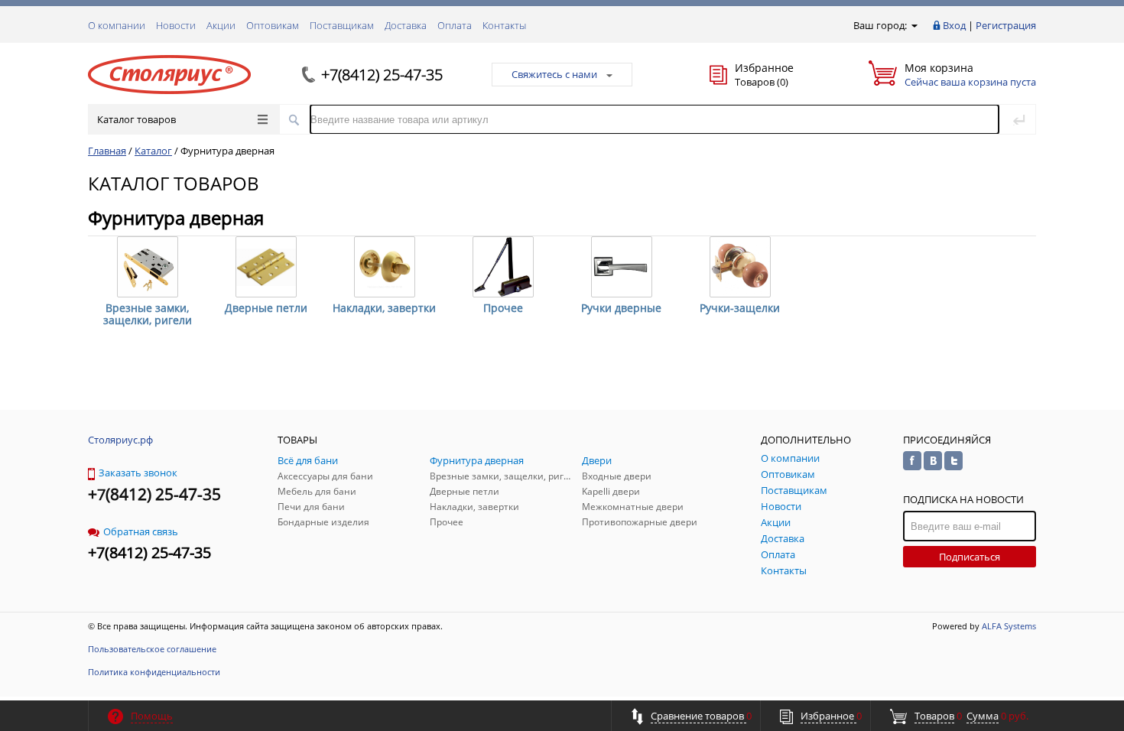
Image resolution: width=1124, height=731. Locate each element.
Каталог (153, 151)
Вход (954, 25)
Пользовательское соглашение (152, 649)
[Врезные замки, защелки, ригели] (147, 266)
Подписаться (969, 557)
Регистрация (1006, 25)
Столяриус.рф (120, 440)
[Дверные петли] (266, 266)
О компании (116, 25)
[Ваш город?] (913, 25)
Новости (176, 25)
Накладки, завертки (384, 308)
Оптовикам (272, 25)
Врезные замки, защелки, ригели (147, 314)
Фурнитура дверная (227, 151)
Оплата (454, 25)
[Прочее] (503, 266)
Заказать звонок (138, 472)
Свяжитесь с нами (554, 74)
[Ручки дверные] (621, 266)
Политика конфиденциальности (154, 671)
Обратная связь (140, 531)
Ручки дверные (621, 308)
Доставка (406, 25)
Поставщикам (342, 25)
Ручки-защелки (740, 308)
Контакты (504, 25)
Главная (107, 151)
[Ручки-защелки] (740, 266)
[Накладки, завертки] (384, 266)
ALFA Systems (1009, 626)
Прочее (503, 308)
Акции (221, 25)
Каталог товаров (136, 119)
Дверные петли (266, 308)
